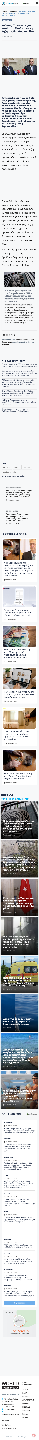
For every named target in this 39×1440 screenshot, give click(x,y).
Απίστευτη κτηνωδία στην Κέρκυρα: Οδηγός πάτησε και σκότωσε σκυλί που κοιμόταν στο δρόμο (18, 1261)
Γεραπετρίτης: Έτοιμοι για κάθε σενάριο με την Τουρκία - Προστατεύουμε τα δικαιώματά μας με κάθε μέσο (18, 903)
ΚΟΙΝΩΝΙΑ (25, 1403)
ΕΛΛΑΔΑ (7, 1193)
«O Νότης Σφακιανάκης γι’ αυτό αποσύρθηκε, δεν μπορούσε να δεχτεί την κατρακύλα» (19, 402)
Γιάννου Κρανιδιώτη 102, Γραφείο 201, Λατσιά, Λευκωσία (10, 1401)
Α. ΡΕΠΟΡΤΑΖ (8, 1123)
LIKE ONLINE (8, 1157)
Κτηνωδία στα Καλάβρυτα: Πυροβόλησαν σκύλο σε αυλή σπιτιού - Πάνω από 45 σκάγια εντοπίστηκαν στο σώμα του (18, 393)
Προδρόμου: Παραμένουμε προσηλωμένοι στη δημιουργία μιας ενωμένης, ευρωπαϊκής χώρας (18, 517)
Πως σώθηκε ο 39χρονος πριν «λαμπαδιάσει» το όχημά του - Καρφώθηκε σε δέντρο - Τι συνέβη (18, 981)
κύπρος (17, 467)
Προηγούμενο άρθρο (14, 487)
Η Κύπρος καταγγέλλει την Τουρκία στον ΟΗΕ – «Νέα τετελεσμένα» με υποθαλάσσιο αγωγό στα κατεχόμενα (19, 296)
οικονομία (6, 467)
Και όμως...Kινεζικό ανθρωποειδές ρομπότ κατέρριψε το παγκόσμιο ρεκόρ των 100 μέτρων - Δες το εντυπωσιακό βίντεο (18, 1166)
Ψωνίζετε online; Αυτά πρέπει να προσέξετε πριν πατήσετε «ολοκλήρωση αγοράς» (19, 694)
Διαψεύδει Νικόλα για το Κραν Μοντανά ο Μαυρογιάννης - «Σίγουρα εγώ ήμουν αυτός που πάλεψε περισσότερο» (19, 493)
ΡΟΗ (11, 1114)
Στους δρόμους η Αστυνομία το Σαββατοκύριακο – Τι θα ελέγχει (15, 410)
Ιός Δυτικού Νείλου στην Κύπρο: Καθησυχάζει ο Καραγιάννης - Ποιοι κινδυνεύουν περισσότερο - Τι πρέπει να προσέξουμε (18, 1184)
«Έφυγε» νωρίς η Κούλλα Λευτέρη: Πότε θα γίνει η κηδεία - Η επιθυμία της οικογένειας (19, 365)
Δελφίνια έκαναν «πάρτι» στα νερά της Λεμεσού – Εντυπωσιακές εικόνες (18, 1021)
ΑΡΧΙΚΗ (25, 1389)
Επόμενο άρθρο (11, 511)
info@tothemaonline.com (10, 1414)
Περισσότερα (19, 1303)
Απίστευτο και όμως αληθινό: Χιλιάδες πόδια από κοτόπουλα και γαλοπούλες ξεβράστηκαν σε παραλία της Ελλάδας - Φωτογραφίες (18, 1056)
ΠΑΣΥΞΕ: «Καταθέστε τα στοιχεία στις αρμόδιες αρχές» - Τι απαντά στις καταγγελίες (16, 735)
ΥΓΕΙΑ (6, 1175)
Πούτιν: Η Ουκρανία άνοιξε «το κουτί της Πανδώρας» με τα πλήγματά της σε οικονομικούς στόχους (19, 1219)
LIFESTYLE (26, 1407)
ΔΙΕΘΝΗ (7, 1212)
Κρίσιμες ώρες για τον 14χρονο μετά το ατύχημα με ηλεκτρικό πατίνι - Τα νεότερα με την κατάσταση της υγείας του (19, 373)
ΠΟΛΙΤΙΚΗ (7, 1286)
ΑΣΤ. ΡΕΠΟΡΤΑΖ (28, 1400)
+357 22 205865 (9, 1407)
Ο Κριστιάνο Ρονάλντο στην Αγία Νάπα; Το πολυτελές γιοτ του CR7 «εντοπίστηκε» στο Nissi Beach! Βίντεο (17, 1147)
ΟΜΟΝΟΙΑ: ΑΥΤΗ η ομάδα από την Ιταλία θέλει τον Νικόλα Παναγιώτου (19, 1246)
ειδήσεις (5, 345)
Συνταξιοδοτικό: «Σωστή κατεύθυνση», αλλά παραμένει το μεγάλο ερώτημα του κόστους (17, 653)
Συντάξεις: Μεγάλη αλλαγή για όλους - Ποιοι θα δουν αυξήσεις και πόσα (18, 776)
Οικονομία (13, 12)
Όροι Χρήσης (6, 1425)
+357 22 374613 (9, 1409)
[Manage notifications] (34, 1435)
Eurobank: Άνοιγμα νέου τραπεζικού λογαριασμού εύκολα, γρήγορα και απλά (17, 613)
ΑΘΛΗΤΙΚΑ (7, 1139)
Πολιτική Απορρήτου (9, 1428)
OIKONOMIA (26, 1396)
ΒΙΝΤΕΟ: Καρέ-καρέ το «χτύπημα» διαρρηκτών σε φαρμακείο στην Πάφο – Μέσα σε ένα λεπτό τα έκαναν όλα (19, 941)
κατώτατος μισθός (10, 472)
